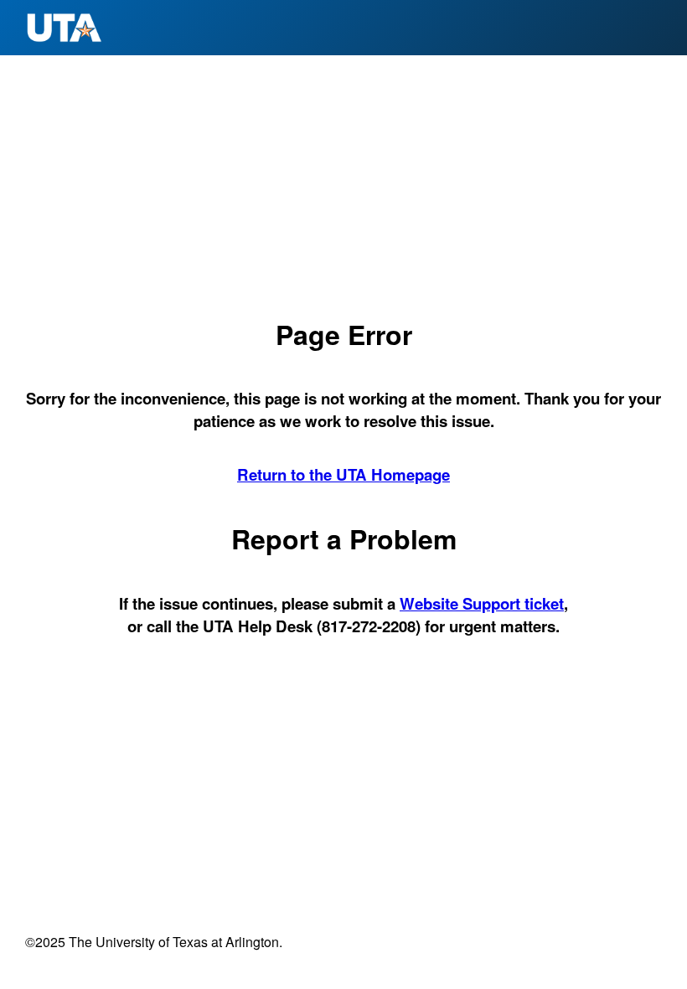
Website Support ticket (482, 603)
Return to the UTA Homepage (343, 474)
